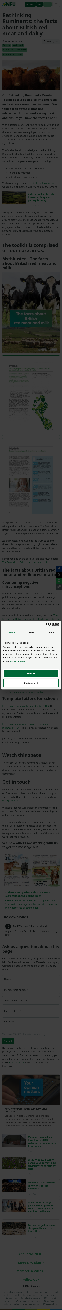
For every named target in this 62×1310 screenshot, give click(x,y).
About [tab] (51, 632)
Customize (29, 683)
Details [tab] (31, 632)
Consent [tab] (11, 632)
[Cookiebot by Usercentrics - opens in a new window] (46, 624)
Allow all (31, 673)
